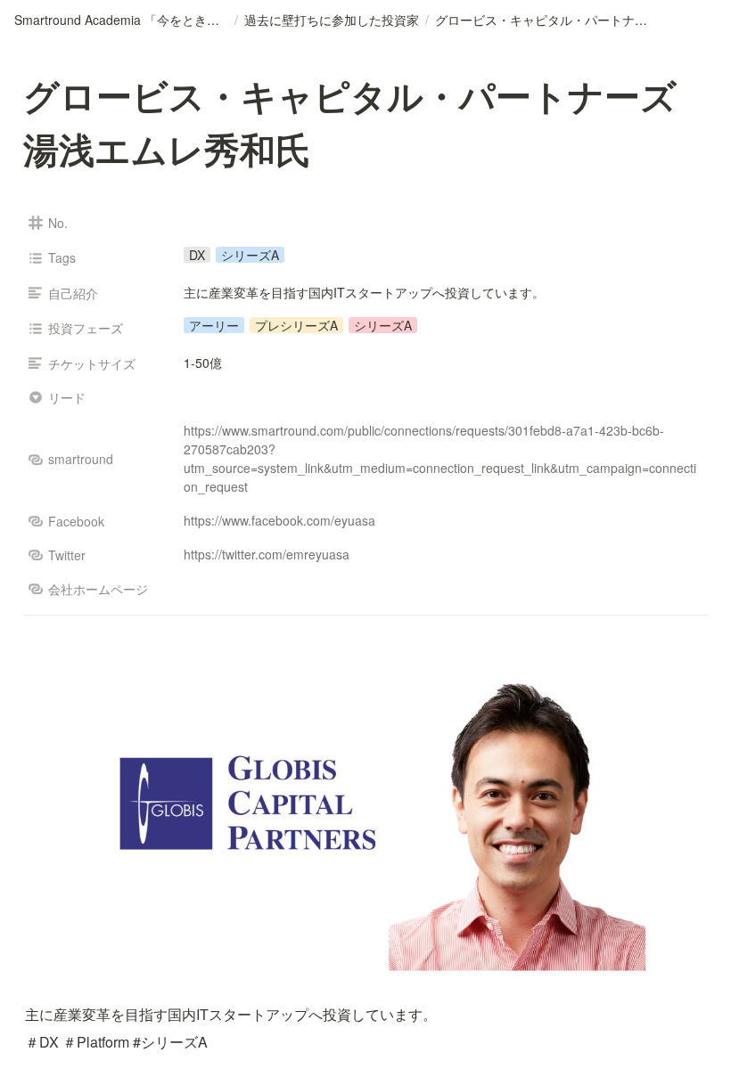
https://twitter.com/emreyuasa (266, 554)
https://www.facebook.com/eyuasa (279, 520)
